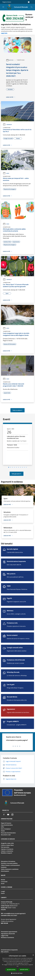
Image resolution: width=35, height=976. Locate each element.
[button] (17, 973)
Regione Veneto (6, 2)
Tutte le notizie (17, 410)
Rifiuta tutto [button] (24, 969)
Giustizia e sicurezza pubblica (9, 863)
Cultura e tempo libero (7, 845)
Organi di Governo (6, 823)
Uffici (2, 827)
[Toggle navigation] (3, 7)
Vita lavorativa (5, 847)
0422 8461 (14, 915)
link (17, 966)
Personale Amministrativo (8, 833)
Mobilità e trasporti (6, 853)
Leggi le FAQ (4, 935)
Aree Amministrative (7, 825)
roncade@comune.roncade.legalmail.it (15, 913)
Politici (3, 831)
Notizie (11, 60)
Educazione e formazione (8, 861)
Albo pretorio (5, 952)
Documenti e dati (6, 835)
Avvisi (7, 173)
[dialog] (17, 964)
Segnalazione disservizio (8, 934)
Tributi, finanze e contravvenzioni (10, 865)
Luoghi (3, 891)
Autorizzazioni (5, 871)
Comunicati (9, 124)
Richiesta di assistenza (7, 937)
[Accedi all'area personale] (28, 2)
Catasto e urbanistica (7, 851)
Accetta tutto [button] (11, 969)
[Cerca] (32, 7)
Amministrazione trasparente (9, 950)
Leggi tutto (4, 33)
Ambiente (3, 867)
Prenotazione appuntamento (9, 932)
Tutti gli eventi (16, 474)
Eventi (3, 893)
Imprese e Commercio (7, 849)
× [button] (33, 955)
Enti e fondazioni (6, 829)
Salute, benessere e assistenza (9, 869)
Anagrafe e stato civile (7, 843)
